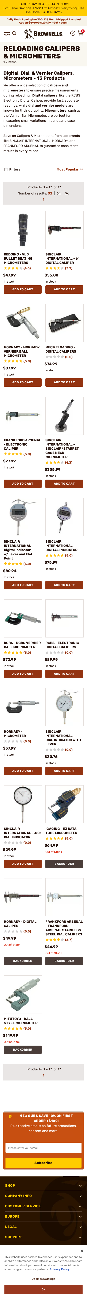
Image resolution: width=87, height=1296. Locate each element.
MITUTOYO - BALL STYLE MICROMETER (21, 1021)
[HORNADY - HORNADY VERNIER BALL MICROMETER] (23, 323)
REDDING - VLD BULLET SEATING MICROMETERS (18, 258)
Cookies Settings (43, 1278)
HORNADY (60, 141)
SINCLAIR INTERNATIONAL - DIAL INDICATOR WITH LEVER (63, 738)
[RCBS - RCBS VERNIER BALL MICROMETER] (23, 618)
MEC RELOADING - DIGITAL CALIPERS (60, 349)
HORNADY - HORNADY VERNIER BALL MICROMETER (22, 351)
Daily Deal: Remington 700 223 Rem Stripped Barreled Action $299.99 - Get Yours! (44, 21)
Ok (43, 1289)
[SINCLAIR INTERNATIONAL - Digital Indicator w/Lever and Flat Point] (23, 517)
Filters (14, 169)
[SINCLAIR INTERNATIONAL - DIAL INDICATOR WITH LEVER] (64, 707)
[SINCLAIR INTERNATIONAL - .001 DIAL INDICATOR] (23, 804)
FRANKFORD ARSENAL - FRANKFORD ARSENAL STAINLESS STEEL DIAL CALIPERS (64, 928)
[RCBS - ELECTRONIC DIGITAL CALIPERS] (64, 618)
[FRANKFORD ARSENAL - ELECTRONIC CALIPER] (23, 416)
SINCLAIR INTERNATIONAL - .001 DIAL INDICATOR (22, 833)
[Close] (82, 1250)
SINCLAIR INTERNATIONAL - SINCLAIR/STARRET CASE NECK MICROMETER (62, 448)
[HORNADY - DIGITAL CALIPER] (23, 897)
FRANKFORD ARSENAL (21, 146)
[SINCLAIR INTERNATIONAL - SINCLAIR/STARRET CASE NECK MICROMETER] (64, 416)
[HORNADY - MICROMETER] (23, 707)
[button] (6, 33)
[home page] (43, 34)
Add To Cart (22, 289)
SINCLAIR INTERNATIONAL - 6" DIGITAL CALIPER (62, 258)
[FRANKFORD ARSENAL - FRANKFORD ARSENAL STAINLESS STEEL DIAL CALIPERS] (64, 897)
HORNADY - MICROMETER (15, 734)
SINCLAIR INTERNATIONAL (30, 141)
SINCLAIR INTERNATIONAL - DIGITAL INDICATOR (61, 546)
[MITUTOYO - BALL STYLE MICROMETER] (23, 994)
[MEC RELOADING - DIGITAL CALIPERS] (64, 323)
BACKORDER (64, 864)
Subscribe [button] (43, 1163)
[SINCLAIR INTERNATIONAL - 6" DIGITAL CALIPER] (64, 230)
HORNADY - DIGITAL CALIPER (20, 924)
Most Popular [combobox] (68, 169)
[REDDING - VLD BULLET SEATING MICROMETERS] (23, 230)
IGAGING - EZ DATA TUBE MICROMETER (61, 831)
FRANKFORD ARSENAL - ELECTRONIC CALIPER (22, 444)
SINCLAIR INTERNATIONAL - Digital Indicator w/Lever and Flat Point (18, 550)
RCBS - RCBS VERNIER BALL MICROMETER (22, 645)
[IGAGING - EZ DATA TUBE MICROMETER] (64, 804)
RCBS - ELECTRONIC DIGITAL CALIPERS (62, 645)
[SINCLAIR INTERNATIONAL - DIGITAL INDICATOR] (64, 517)
